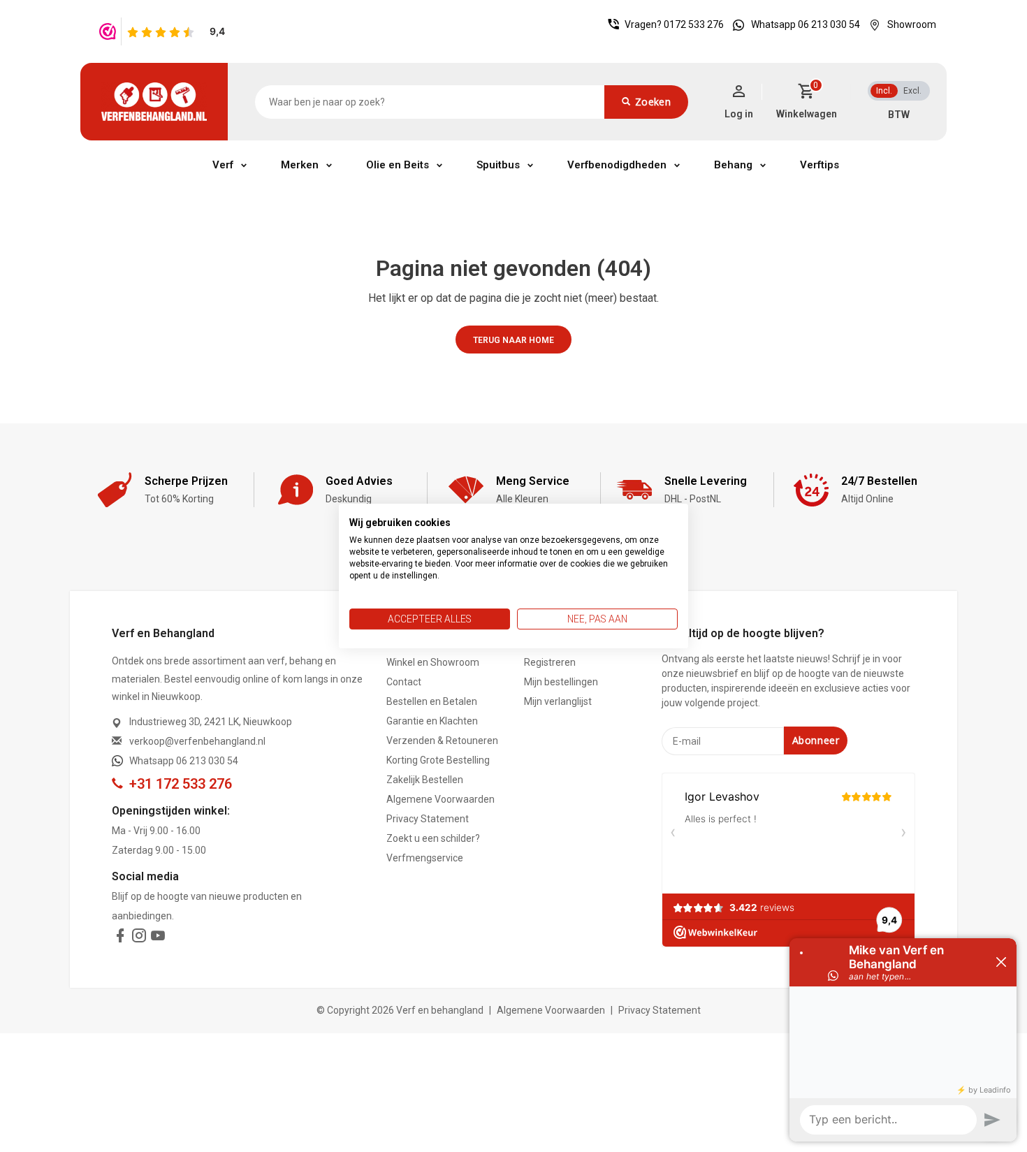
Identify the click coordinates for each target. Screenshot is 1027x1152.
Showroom (911, 24)
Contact (403, 681)
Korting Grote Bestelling (438, 760)
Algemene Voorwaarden (440, 799)
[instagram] (139, 938)
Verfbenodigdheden (617, 165)
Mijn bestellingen (561, 681)
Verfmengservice (424, 857)
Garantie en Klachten (432, 721)
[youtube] (158, 938)
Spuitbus (498, 165)
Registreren (550, 662)
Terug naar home (513, 340)
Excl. (912, 91)
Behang (733, 165)
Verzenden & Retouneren (442, 740)
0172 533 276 (694, 24)
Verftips (819, 165)
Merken (300, 165)
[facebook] (120, 938)
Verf (222, 165)
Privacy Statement (427, 818)
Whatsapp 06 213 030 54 (805, 24)
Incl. (884, 91)
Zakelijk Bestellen (424, 779)
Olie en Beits (397, 165)
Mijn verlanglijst (558, 701)
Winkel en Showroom (432, 662)
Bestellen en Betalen (431, 701)
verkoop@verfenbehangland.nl (197, 741)
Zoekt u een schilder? (433, 838)
